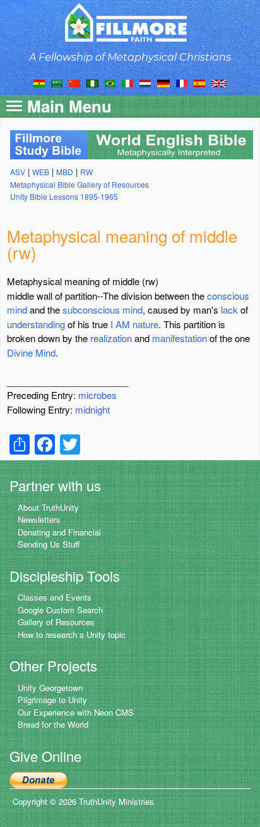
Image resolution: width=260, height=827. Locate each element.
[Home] (130, 22)
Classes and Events (55, 597)
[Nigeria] (92, 82)
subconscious (91, 309)
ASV (17, 171)
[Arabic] (56, 82)
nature (145, 324)
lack (229, 309)
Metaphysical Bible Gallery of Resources (79, 184)
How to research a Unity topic (72, 634)
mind (17, 309)
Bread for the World (53, 724)
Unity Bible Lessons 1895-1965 (64, 196)
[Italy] (127, 82)
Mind (45, 352)
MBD (64, 171)
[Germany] (163, 82)
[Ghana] (39, 82)
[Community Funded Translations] (219, 82)
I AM (120, 324)
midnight (92, 409)
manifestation (179, 338)
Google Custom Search (60, 610)
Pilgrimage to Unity (52, 700)
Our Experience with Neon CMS (76, 712)
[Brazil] (110, 82)
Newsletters (39, 519)
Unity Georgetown (50, 688)
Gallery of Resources (56, 622)
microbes (97, 394)
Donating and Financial (59, 532)
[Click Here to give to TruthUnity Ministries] (38, 779)
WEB (40, 171)
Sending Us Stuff (49, 544)
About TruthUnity (48, 507)
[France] (181, 82)
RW (86, 171)
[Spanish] (199, 82)
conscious (228, 295)
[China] (74, 82)
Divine (20, 352)
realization (111, 338)
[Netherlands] (145, 82)
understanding (36, 324)
